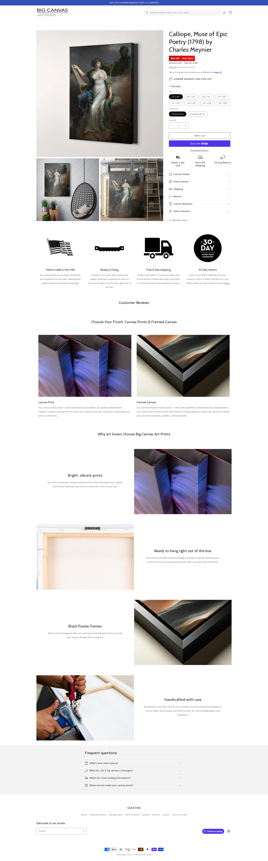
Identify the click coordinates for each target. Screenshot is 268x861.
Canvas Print (177, 114)
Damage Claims (116, 814)
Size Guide (176, 86)
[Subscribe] (83, 831)
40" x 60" (223, 103)
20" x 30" (222, 96)
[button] (182, 12)
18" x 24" (206, 96)
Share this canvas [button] (179, 220)
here (226, 283)
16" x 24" (191, 96)
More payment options (200, 150)
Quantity (172, 120)
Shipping (172, 67)
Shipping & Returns (98, 814)
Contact (166, 814)
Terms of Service (132, 814)
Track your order (179, 814)
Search (84, 814)
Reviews (145, 814)
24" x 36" (176, 103)
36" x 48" (207, 103)
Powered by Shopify (144, 855)
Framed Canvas (198, 114)
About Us (156, 814)
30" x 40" (191, 103)
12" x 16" (176, 96)
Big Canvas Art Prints (129, 855)
